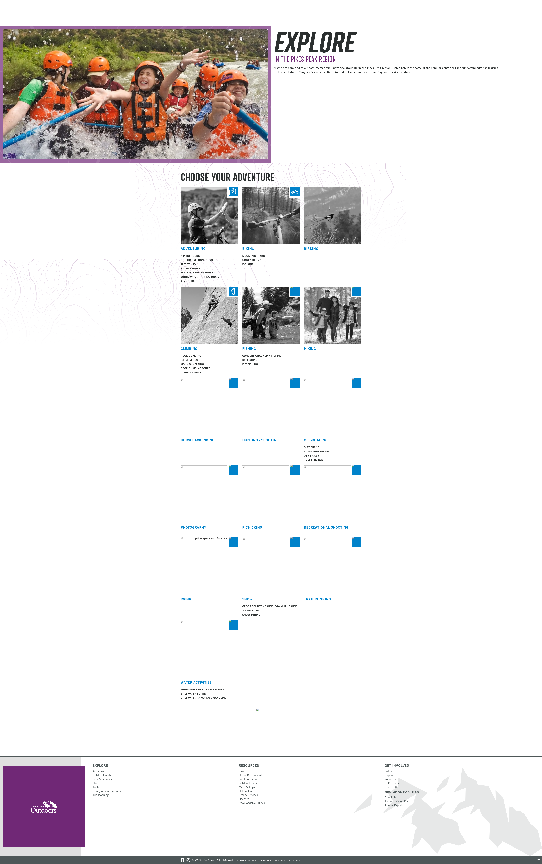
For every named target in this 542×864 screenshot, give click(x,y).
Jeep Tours (188, 264)
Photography (193, 527)
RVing (186, 599)
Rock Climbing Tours (195, 368)
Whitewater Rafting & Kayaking (203, 689)
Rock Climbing (191, 355)
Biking (248, 248)
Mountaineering (192, 364)
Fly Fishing (250, 364)
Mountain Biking (254, 255)
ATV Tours (188, 281)
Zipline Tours (190, 255)
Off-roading (316, 440)
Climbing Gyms (191, 372)
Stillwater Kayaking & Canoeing (204, 697)
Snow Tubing (251, 614)
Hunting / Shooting (260, 440)
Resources (249, 765)
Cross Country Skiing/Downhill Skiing (270, 606)
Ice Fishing (250, 359)
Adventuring (193, 248)
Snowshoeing (252, 610)
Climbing (189, 348)
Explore (100, 765)
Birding (311, 248)
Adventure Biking (316, 451)
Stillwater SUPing (194, 693)
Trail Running (317, 599)
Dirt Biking (311, 447)
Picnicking (252, 527)
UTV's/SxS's (312, 455)
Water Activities (196, 682)
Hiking (310, 348)
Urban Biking (251, 260)
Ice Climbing (189, 359)
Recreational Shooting (326, 527)
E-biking (248, 264)
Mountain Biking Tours (197, 272)
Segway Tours (190, 268)
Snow (247, 599)
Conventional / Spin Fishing (262, 355)
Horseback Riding (198, 440)
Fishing (249, 348)
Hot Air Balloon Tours (197, 260)
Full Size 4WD (313, 459)
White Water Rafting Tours (200, 276)
